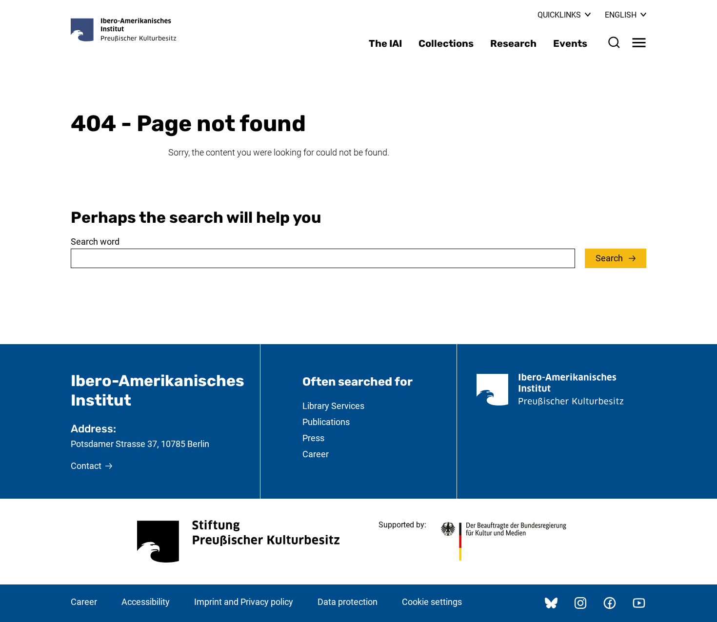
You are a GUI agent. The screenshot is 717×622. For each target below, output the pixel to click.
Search (610, 258)
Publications (326, 422)
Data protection (348, 602)
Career (315, 454)
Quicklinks (559, 14)
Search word (95, 241)
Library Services (333, 406)
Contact (86, 466)
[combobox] (323, 258)
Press (313, 438)
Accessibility (145, 602)
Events (570, 43)
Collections (446, 43)
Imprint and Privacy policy (243, 602)
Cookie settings (432, 602)
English (625, 14)
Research (513, 43)
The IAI (385, 43)
